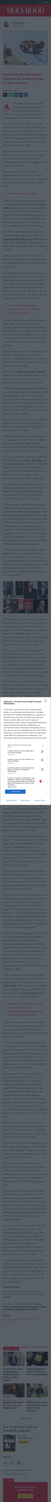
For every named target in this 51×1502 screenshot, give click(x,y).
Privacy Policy (39, 800)
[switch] (41, 751)
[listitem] (25, 746)
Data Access (25, 800)
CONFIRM (15, 792)
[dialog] (25, 751)
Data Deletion (11, 800)
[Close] (46, 702)
